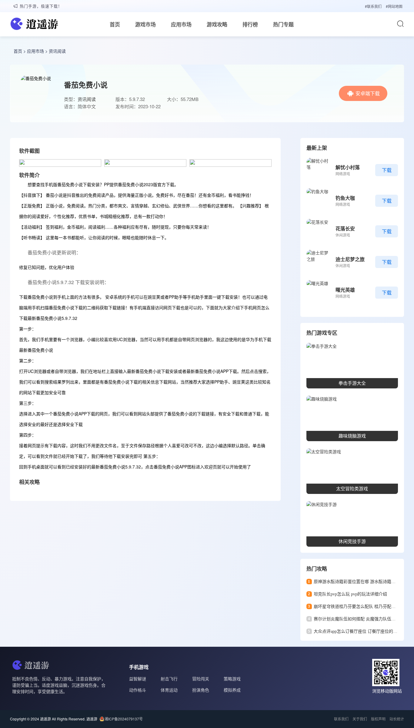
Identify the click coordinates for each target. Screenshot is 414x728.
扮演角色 (200, 690)
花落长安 (345, 228)
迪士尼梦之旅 (350, 259)
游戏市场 (145, 24)
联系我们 (341, 718)
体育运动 (169, 690)
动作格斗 (137, 690)
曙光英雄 (345, 289)
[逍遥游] (34, 24)
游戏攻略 (217, 24)
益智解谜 (137, 679)
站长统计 (396, 718)
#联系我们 (373, 6)
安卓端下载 (368, 93)
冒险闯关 (200, 679)
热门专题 (283, 24)
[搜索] (400, 23)
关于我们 (359, 718)
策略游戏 (232, 679)
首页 (115, 24)
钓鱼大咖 (345, 197)
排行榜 (250, 24)
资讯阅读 (57, 51)
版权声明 (378, 718)
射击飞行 (169, 679)
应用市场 (181, 24)
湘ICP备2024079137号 (124, 718)
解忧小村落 (348, 167)
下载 (387, 169)
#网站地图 (394, 6)
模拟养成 (232, 690)
